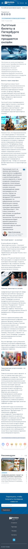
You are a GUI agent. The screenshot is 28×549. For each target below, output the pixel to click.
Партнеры (14, 527)
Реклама (14, 531)
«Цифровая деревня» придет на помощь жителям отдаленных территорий (12, 476)
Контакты (14, 535)
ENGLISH (22, 3)
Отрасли (4, 472)
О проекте (14, 522)
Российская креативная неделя (11, 8)
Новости (25, 8)
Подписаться (6, 510)
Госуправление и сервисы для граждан (13, 18)
